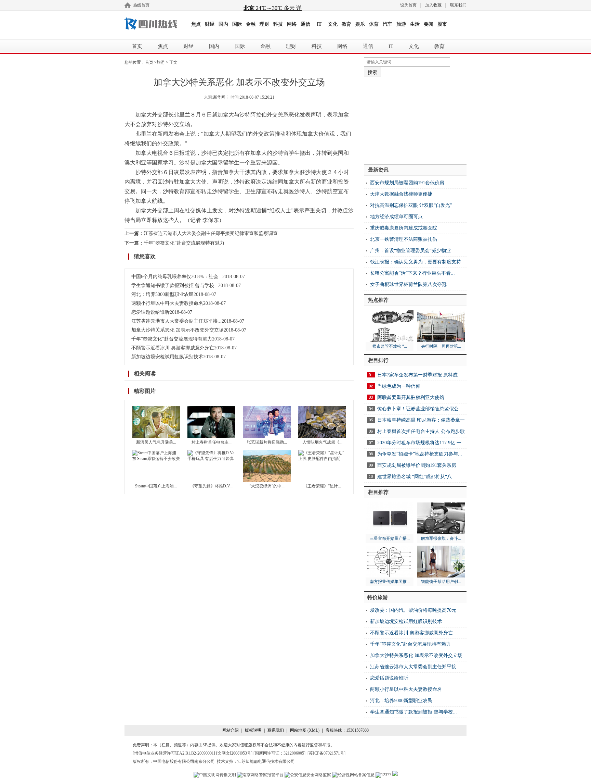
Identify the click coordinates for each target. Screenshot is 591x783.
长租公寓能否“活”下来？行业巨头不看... (412, 273)
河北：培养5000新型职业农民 (162, 294)
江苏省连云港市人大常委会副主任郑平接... (176, 321)
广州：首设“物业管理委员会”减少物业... (412, 250)
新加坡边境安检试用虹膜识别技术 (167, 356)
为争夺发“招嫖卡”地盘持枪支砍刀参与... (419, 454)
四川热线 (155, 23)
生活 (415, 24)
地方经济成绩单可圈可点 (396, 216)
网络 (292, 24)
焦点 (196, 24)
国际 (237, 24)
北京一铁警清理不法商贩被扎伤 (403, 239)
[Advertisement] (415, 117)
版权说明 (253, 730)
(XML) (313, 730)
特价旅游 (377, 597)
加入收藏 (433, 5)
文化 (333, 24)
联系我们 (458, 5)
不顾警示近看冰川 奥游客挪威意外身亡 (172, 347)
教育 (346, 24)
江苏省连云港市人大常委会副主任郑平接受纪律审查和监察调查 (211, 233)
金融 (250, 24)
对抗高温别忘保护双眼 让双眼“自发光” (411, 205)
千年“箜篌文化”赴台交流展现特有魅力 (184, 243)
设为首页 (408, 5)
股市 (442, 24)
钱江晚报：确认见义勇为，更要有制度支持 (415, 261)
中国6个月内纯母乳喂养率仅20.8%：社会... (176, 276)
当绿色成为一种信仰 (398, 386)
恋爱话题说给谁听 (150, 312)
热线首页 (141, 5)
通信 (305, 24)
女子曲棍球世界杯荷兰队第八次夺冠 (408, 284)
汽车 (387, 24)
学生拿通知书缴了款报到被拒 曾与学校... (174, 285)
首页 (137, 46)
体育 (374, 24)
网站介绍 (230, 730)
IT (319, 24)
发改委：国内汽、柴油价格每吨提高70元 (413, 610)
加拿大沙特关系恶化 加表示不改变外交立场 (177, 330)
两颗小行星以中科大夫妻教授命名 (167, 303)
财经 (209, 24)
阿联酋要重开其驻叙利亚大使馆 (410, 397)
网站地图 (298, 730)
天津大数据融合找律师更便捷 (401, 194)
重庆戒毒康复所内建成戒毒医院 (403, 228)
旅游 (401, 24)
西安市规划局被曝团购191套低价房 (407, 182)
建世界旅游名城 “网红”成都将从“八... (416, 476)
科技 (278, 24)
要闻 (428, 24)
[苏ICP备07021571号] (326, 753)
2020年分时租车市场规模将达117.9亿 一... (421, 442)
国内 (223, 24)
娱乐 (360, 24)
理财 (264, 24)
